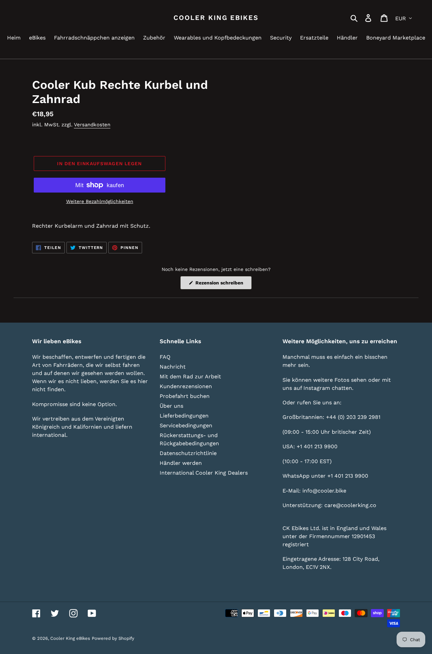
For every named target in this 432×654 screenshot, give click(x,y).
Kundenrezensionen (186, 386)
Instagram (316, 388)
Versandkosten (92, 125)
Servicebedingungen (186, 425)
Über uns (171, 406)
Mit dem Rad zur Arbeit (190, 376)
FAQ (165, 357)
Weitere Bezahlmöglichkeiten (99, 201)
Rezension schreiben (223, 285)
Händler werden (181, 463)
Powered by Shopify (113, 638)
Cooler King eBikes (216, 18)
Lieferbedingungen (184, 415)
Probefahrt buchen (185, 396)
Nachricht (173, 366)
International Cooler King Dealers (204, 473)
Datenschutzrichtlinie (188, 453)
